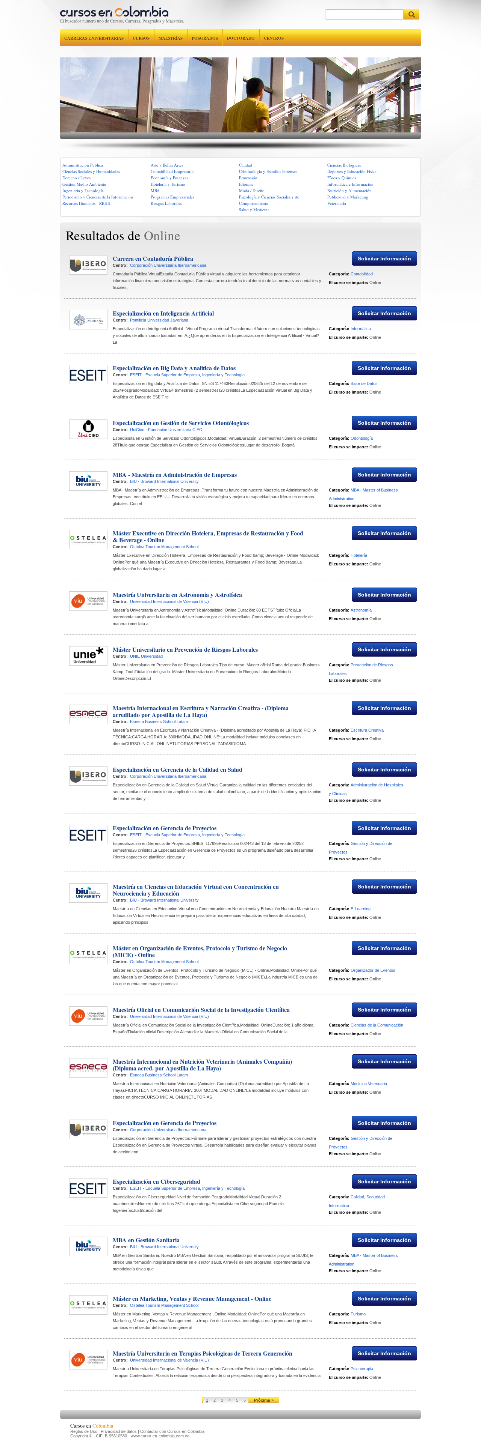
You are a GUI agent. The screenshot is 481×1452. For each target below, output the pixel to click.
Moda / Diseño (252, 190)
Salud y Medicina (254, 209)
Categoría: (339, 274)
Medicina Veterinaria (369, 1083)
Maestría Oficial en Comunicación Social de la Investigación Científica (201, 1009)
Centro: (120, 265)
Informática (361, 328)
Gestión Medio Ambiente (84, 184)
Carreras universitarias (94, 38)
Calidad (245, 165)
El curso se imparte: (348, 282)
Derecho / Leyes (76, 177)
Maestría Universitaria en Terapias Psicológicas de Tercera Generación (202, 1353)
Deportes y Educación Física (352, 171)
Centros (274, 38)
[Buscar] (411, 14)
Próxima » (264, 1400)
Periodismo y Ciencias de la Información (97, 197)
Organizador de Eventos (373, 970)
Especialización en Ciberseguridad (156, 1181)
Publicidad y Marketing (347, 197)
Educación (248, 177)
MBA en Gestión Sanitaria (146, 1240)
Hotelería (359, 555)
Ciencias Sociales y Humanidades (91, 171)
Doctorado (241, 38)
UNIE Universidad (146, 656)
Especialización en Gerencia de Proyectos (164, 828)
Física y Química (341, 177)
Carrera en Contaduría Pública (153, 258)
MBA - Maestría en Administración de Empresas (175, 474)
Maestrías (171, 38)
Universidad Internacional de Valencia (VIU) (169, 601)
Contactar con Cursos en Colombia (172, 1431)
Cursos (141, 38)
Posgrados (205, 38)
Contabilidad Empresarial (173, 171)
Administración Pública (82, 165)
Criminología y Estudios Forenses (268, 171)
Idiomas (246, 184)
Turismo (358, 1314)
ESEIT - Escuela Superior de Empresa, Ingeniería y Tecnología (187, 375)
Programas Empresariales (172, 197)
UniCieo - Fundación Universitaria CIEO (166, 429)
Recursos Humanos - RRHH (86, 203)
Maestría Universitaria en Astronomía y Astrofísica (177, 594)
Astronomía (361, 610)
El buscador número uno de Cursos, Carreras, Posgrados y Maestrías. (122, 21)
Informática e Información (350, 184)
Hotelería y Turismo (168, 184)
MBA (155, 190)
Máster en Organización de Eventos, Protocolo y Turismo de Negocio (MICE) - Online (200, 951)
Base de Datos (364, 383)
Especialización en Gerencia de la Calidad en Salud (177, 769)
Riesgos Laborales (166, 203)
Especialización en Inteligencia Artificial (163, 313)
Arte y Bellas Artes (167, 165)
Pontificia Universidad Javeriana (159, 320)
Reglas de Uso (83, 1431)
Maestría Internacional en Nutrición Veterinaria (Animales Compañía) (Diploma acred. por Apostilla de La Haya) (202, 1064)
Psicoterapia (362, 1368)
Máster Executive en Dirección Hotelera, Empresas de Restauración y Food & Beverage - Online (208, 536)
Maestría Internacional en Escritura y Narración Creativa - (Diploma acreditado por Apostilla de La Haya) (201, 711)
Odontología (362, 438)
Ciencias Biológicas (344, 165)
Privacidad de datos (119, 1431)
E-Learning (361, 908)
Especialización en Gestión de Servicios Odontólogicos (181, 422)
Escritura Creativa (367, 730)
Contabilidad (362, 274)
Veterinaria (336, 203)
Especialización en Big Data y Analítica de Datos (174, 368)
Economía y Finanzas (169, 177)
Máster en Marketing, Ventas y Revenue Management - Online (192, 1298)
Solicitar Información (384, 259)
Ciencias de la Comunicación (377, 1025)
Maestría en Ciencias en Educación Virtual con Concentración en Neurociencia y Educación (196, 889)
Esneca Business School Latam (159, 721)
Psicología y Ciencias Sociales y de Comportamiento (269, 200)
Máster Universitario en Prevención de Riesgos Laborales (185, 649)
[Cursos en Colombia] (114, 9)
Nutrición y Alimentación (349, 190)
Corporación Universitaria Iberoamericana (168, 265)
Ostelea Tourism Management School (164, 546)
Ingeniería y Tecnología (83, 190)
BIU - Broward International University (164, 481)
